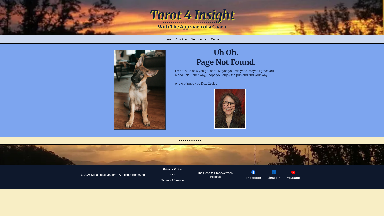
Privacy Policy (172, 169)
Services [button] (197, 39)
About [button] (179, 39)
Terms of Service (172, 180)
